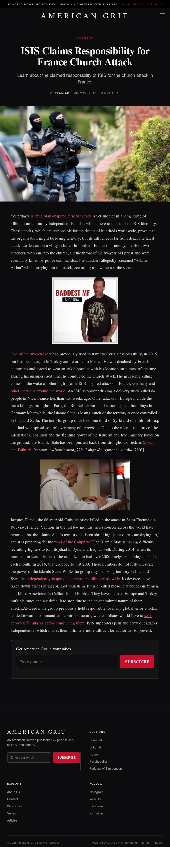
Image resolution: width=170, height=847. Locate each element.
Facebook (96, 806)
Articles (12, 820)
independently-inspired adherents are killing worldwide (73, 578)
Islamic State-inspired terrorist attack (61, 216)
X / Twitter (96, 813)
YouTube (95, 799)
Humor (94, 754)
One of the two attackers (31, 354)
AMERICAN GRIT (85, 15)
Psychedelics (98, 761)
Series (11, 813)
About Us (13, 792)
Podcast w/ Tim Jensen (105, 768)
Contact (12, 799)
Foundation (97, 740)
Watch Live (14, 806)
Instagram (96, 792)
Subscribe (137, 662)
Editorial (95, 747)
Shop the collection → (141, 4)
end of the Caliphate (73, 542)
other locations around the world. (39, 390)
